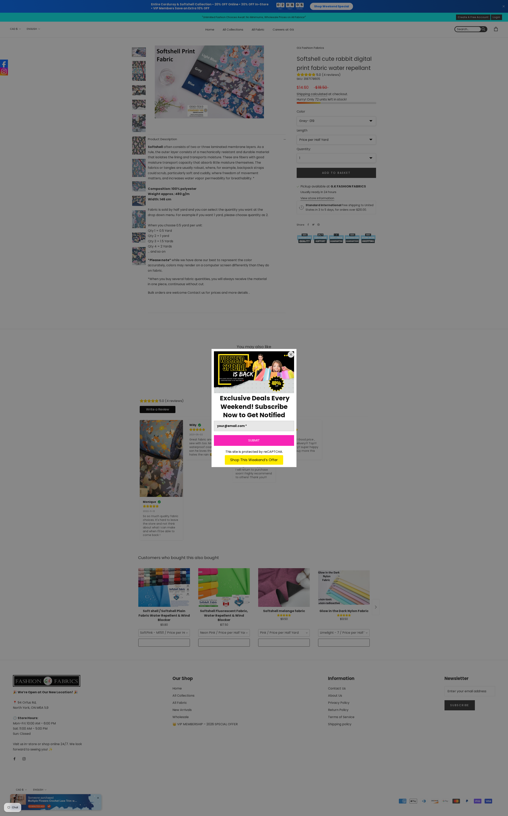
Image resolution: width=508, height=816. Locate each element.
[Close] (291, 354)
